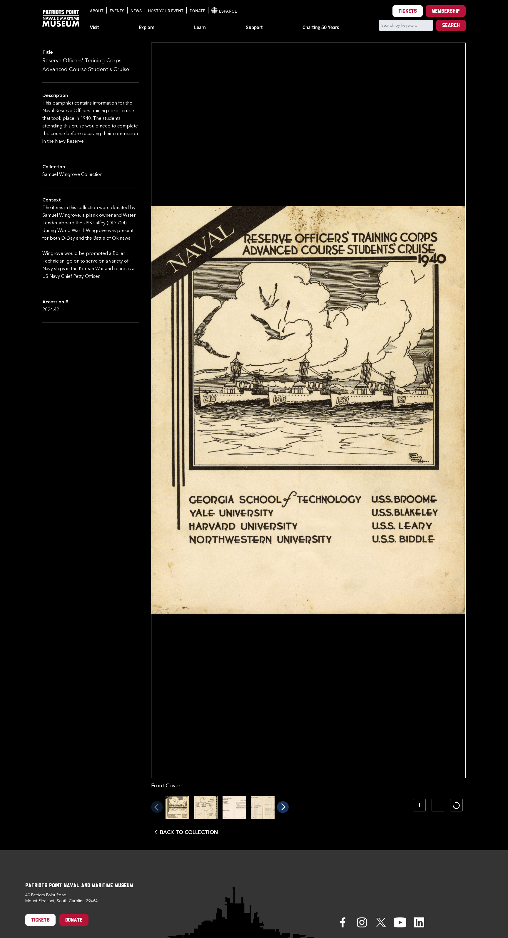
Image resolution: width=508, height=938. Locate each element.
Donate (197, 10)
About (96, 10)
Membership (446, 11)
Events (117, 10)
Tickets (407, 11)
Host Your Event (165, 10)
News (136, 10)
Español (224, 11)
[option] (177, 807)
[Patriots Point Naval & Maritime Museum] (60, 18)
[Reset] (456, 805)
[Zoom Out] (438, 805)
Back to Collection (189, 832)
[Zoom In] (419, 805)
